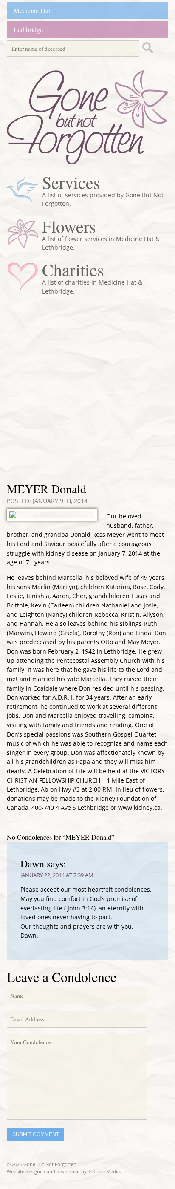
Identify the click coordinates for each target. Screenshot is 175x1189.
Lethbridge (28, 29)
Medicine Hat (32, 10)
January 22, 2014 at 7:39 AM (56, 875)
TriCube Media (104, 1171)
